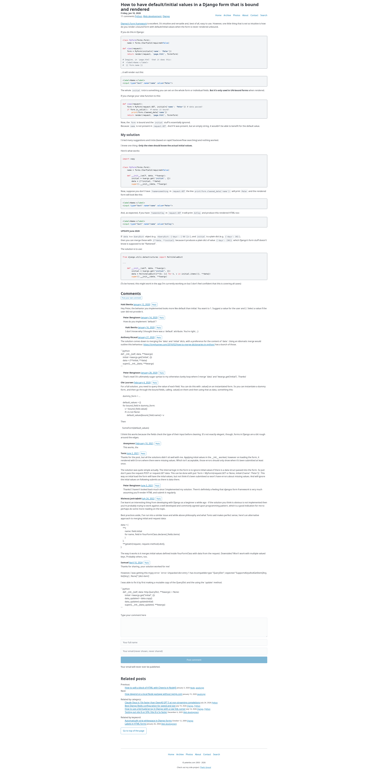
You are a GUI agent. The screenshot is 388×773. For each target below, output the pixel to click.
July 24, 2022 (148, 498)
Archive (227, 15)
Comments (131, 293)
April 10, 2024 (136, 562)
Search (263, 15)
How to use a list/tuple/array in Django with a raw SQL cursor (155, 708)
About (245, 15)
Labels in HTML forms (135, 723)
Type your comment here (133, 615)
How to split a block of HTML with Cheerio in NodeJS (150, 687)
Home (218, 15)
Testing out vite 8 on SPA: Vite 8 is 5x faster (146, 712)
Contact (254, 15)
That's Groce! (205, 767)
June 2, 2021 (133, 453)
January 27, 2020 (146, 337)
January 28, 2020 (149, 372)
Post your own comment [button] (131, 298)
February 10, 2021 (144, 443)
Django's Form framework (134, 23)
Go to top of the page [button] (133, 730)
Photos (236, 15)
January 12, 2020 (141, 304)
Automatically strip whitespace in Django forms (148, 720)
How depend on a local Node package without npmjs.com (153, 694)
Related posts (133, 678)
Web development (152, 16)
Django (166, 16)
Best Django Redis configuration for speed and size (150, 705)
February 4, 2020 (142, 382)
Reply (154, 304)
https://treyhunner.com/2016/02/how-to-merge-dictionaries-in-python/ (179, 344)
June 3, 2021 (147, 485)
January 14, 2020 (149, 317)
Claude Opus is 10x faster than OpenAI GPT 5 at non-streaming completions (162, 702)
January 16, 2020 (146, 327)
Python (138, 16)
